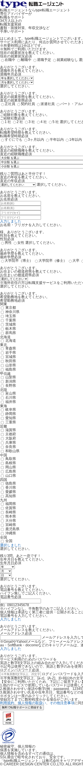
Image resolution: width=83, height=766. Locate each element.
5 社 (55, 122)
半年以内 (57, 139)
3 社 (32, 122)
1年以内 (75, 139)
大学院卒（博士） (19, 260)
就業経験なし (67, 60)
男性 (8, 242)
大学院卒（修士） (53, 260)
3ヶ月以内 (36, 139)
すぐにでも (13, 139)
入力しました (10, 221)
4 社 (44, 122)
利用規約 (7, 703)
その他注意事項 (62, 703)
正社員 (10, 104)
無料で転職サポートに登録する (22, 707)
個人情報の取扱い (32, 703)
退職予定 (44, 60)
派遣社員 (48, 104)
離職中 (26, 60)
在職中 (10, 60)
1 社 (8, 122)
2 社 (20, 122)
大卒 (75, 260)
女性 (20, 242)
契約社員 (28, 104)
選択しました (10, 545)
